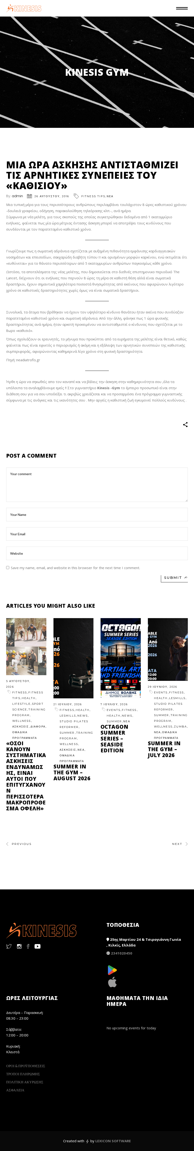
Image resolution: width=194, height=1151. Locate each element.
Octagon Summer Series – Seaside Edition (114, 738)
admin (17, 195)
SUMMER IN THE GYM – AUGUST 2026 (72, 772)
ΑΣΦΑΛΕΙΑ (15, 1090)
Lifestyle (21, 703)
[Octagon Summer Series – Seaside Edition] (121, 658)
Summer (67, 732)
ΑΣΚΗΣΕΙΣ (20, 726)
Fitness (19, 692)
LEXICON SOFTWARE (113, 1140)
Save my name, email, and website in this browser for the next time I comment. (75, 567)
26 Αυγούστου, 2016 (52, 196)
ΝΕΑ (110, 196)
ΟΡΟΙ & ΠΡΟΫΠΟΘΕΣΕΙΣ (25, 1066)
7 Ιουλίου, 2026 (114, 704)
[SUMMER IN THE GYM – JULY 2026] (168, 649)
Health (28, 698)
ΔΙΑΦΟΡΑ (38, 726)
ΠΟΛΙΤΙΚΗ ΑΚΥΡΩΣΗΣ (24, 1082)
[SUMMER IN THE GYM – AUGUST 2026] (73, 658)
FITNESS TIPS (93, 196)
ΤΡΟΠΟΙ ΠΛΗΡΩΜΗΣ (23, 1074)
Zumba (180, 726)
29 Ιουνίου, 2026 (162, 686)
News (82, 715)
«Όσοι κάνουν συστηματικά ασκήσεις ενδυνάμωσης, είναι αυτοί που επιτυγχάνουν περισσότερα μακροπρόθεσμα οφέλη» (26, 776)
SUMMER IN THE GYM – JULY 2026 (164, 749)
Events (113, 710)
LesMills (68, 715)
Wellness (21, 721)
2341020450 (121, 953)
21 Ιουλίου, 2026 (67, 704)
